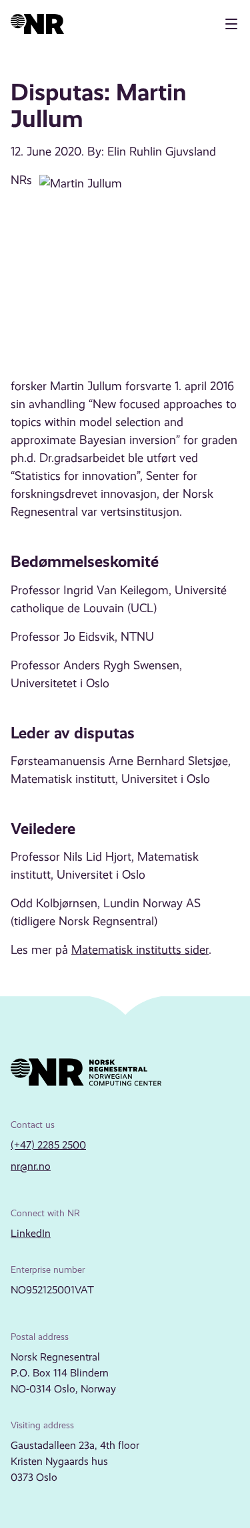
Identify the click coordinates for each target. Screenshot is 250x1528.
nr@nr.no (31, 1166)
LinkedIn (31, 1233)
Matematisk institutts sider (140, 949)
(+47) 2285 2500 (48, 1145)
